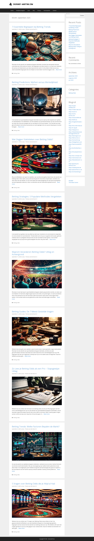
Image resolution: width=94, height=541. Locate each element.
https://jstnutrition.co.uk (75, 169)
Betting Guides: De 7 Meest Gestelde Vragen (33, 311)
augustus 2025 (73, 78)
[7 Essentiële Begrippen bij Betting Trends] (37, 60)
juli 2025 (71, 80)
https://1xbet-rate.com (75, 109)
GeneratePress (51, 539)
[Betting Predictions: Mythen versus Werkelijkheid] (37, 116)
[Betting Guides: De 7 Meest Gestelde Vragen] (37, 345)
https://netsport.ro (74, 130)
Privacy (39, 10)
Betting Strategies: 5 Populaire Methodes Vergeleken (36, 196)
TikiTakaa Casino (73, 182)
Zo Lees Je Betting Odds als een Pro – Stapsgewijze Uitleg (35, 369)
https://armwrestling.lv (75, 172)
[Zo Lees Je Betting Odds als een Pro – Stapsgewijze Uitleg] (37, 404)
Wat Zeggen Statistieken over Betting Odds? (32, 139)
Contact (54, 10)
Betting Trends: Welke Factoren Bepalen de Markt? (35, 426)
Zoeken (82, 15)
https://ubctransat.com (75, 158)
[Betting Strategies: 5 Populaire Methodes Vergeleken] (37, 230)
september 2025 (73, 76)
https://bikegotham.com (75, 142)
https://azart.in (73, 111)
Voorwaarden (47, 10)
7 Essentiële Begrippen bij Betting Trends (31, 26)
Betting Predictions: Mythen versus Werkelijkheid (35, 82)
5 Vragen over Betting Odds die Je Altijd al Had (33, 483)
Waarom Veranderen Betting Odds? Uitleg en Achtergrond (33, 253)
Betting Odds (16, 73)
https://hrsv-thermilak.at (75, 125)
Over (29, 10)
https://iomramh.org (74, 140)
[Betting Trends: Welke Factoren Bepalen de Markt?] (37, 460)
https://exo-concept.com (75, 155)
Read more (59, 69)
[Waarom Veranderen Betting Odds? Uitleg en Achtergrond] (37, 288)
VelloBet (71, 180)
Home (12, 10)
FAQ (34, 10)
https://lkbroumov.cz (74, 138)
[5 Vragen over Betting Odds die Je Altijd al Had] (37, 517)
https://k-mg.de (73, 128)
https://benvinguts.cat (75, 136)
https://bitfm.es (73, 119)
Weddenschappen (20, 10)
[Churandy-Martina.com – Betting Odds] (21, 4)
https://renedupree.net (75, 167)
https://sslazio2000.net (75, 117)
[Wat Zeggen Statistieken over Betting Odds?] (37, 173)
